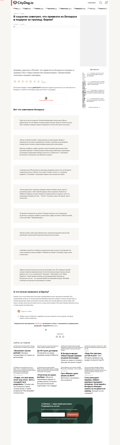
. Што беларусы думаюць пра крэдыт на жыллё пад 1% (94, 356)
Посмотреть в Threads (46, 100)
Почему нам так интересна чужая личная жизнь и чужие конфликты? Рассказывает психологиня (23, 385)
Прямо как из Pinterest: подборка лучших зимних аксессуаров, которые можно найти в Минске (46, 317)
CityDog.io (16, 24)
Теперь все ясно (88, 375)
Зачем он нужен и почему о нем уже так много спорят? (71, 357)
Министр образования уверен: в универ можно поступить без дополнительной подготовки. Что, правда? (47, 380)
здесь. (55, 326)
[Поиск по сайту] (100, 2)
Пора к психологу (18, 375)
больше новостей (93, 107)
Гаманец (86, 350)
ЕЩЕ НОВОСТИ (94, 69)
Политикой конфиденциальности (69, 418)
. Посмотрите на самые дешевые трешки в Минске (47, 352)
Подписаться (73, 415)
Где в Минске (64, 371)
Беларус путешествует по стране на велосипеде (23, 354)
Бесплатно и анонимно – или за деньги (70, 376)
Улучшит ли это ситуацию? (95, 385)
